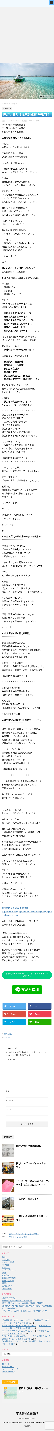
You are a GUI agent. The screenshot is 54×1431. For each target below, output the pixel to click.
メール (9, 1100)
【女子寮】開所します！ (28, 1198)
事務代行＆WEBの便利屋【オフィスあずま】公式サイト (27, 974)
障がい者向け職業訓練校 (28, 1146)
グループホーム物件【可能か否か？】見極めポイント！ (27, 1311)
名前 (8, 1091)
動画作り (6, 1275)
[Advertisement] (27, 35)
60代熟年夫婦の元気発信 (27, 1418)
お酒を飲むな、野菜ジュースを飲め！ (19, 1326)
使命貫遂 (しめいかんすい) (14, 1341)
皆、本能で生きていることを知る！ (18, 1331)
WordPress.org (8, 1372)
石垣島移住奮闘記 (27, 1413)
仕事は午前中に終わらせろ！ (15, 1336)
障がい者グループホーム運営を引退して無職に (23, 1303)
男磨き (5, 1283)
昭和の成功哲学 (9, 1278)
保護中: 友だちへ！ (10, 1298)
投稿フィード (8, 1367)
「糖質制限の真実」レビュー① (16, 1320)
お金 (4, 1257)
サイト (8, 1109)
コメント (10, 1059)
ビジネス (6, 1268)
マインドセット (9, 1270)
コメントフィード (10, 1369)
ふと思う (6, 1260)
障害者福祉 (8, 1034)
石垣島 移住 (7, 1286)
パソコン (6, 1265)
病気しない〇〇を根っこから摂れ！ (24, 1234)
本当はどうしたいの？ (18, 1237)
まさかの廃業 (8, 1262)
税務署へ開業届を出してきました (17, 1300)
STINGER (26, 1426)
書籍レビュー (8, 1281)
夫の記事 (7, 1038)
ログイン (6, 1364)
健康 (4, 1273)
